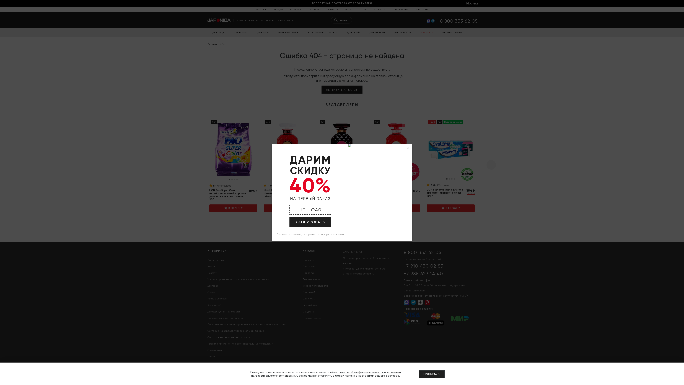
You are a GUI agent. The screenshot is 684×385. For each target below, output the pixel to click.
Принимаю (431, 374)
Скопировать (310, 222)
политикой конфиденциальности (361, 372)
